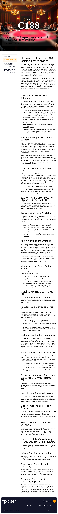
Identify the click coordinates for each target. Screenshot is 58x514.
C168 (22, 91)
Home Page (30, 506)
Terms (51, 510)
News (36, 506)
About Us (43, 510)
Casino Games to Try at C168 (9, 66)
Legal (55, 510)
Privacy (47, 510)
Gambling (6, 33)
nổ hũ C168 (43, 488)
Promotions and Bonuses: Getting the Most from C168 (10, 70)
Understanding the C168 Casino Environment (10, 60)
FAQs (40, 506)
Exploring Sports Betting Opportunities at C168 (8, 64)
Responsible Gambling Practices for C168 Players (10, 73)
